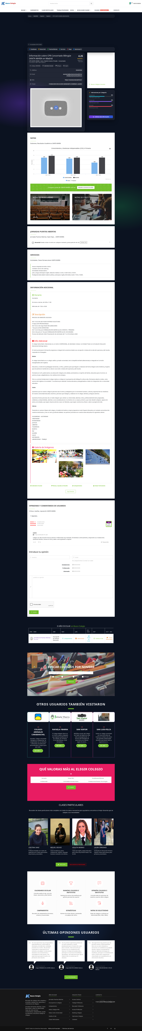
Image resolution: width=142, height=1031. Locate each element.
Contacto (116, 10)
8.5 (109, 522)
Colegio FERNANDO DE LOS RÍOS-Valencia (45, 968)
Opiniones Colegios (77, 1016)
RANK (108, 524)
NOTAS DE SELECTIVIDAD (43, 197)
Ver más (37, 751)
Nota (68, 180)
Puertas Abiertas (53, 49)
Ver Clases (62, 864)
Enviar (34, 612)
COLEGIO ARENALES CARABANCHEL (38, 732)
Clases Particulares (47, 10)
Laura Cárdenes (100, 847)
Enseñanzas (33, 49)
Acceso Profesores (77, 1009)
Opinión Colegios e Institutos (99, 891)
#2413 (109, 525)
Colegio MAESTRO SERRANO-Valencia (74, 968)
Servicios (62, 49)
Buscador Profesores (78, 1006)
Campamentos (34, 10)
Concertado (67, 676)
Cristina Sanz (34, 847)
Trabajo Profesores (63, 10)
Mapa (69, 49)
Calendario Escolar (48, 66)
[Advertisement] (71, 30)
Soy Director (70, 491)
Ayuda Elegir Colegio (83, 10)
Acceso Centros (76, 999)
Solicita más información (102, 117)
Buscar (23, 10)
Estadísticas (71, 910)
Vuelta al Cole (99, 638)
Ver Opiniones (72, 977)
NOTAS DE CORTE (82, 197)
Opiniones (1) (78, 49)
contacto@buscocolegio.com (107, 1002)
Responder (105, 542)
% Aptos (73, 180)
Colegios (101, 10)
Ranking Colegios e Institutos (71, 891)
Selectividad (80, 638)
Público (56, 676)
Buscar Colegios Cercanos (98, 84)
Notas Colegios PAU (54, 1009)
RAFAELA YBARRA (60, 729)
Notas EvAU (43, 49)
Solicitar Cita (83, 242)
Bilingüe (86, 676)
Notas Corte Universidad (55, 1013)
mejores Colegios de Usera (85, 187)
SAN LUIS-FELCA (104, 729)
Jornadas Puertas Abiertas (56, 999)
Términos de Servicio (68, 1028)
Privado (77, 676)
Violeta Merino (78, 847)
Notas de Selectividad (99, 910)
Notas (72, 10)
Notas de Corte (88, 639)
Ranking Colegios (77, 1013)
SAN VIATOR (82, 729)
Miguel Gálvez (56, 847)
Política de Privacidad (54, 1028)
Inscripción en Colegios (55, 1003)
